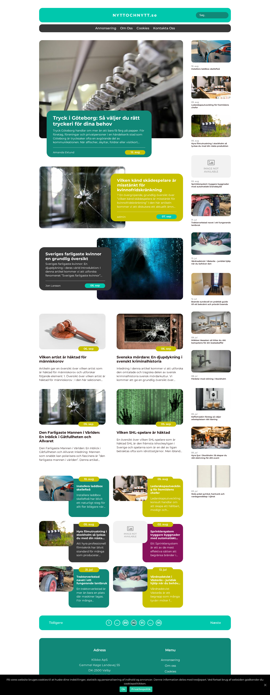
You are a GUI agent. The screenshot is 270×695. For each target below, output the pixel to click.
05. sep (88, 424)
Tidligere (56, 622)
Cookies (143, 28)
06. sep (95, 285)
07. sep (166, 216)
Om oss (126, 28)
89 (125, 623)
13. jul (163, 569)
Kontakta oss (164, 28)
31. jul (89, 569)
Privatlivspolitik (140, 689)
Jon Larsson (53, 285)
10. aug (89, 479)
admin (121, 216)
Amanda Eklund (63, 152)
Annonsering (105, 28)
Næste (215, 622)
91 (142, 623)
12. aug (135, 152)
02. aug (163, 524)
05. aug (163, 479)
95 (159, 623)
